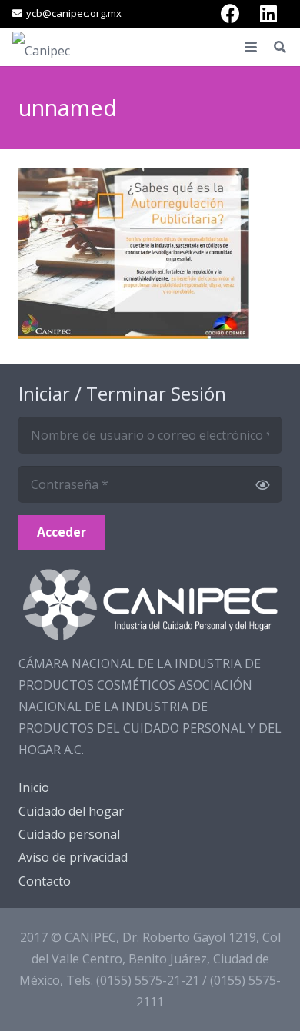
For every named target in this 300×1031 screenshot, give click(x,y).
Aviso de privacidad (73, 857)
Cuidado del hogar (71, 811)
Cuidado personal (69, 834)
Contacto (44, 881)
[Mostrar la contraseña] (262, 484)
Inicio (33, 787)
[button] (251, 47)
